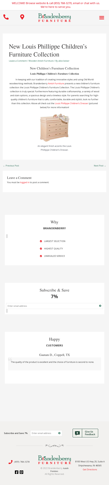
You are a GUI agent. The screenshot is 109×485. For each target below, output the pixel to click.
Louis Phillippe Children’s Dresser (71, 103)
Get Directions (90, 469)
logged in (24, 182)
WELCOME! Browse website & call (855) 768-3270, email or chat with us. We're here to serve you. (56, 5)
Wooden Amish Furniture (41, 60)
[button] (102, 18)
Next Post (100, 166)
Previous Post (11, 166)
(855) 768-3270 (22, 461)
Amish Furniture (56, 83)
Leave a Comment (18, 60)
